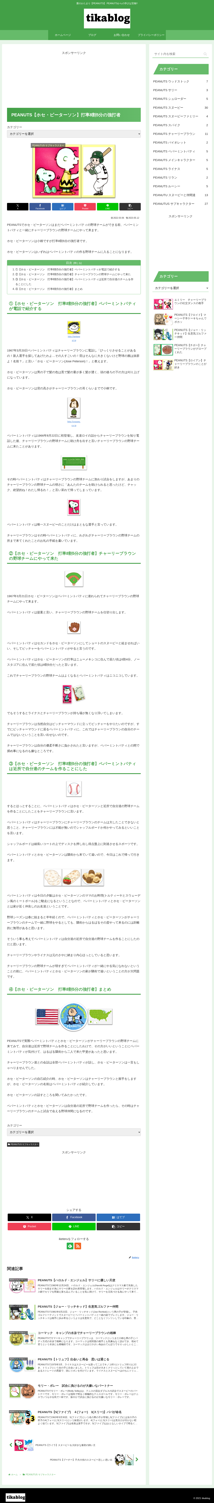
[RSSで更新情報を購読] (77, 1246)
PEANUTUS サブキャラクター (24, 1144)
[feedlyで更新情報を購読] (70, 1246)
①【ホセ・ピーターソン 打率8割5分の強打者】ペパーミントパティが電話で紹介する (67, 269)
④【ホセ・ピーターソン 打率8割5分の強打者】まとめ (49, 288)
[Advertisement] (74, 79)
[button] (130, 206)
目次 (69, 263)
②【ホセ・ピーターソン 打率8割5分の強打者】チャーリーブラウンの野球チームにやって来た (73, 274)
